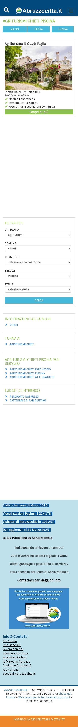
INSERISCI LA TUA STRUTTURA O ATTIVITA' (39, 719)
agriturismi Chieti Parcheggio (30, 369)
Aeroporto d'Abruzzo (24, 396)
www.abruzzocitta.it (16, 690)
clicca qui (64, 693)
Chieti (14, 325)
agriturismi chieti (22, 344)
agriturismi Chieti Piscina (27, 373)
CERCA (39, 300)
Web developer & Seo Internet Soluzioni (44, 697)
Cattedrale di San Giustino (28, 400)
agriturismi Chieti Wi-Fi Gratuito (32, 377)
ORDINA (63, 29)
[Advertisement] (39, 165)
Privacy (11, 697)
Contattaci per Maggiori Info (39, 580)
